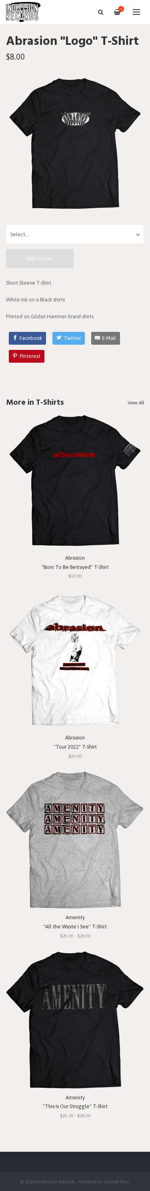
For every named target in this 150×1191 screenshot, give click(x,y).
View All (136, 403)
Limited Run (116, 1181)
